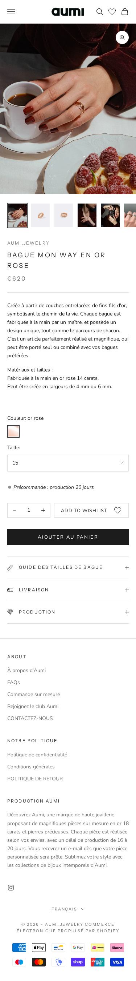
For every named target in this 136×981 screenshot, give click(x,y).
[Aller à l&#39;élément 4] (87, 215)
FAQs (13, 682)
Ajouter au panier (68, 537)
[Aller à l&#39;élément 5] (110, 215)
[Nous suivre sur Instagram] (11, 887)
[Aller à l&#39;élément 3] (64, 215)
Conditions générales (31, 766)
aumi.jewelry (28, 243)
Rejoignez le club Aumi (32, 706)
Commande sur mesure (33, 694)
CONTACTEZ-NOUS (30, 718)
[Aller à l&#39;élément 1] (17, 215)
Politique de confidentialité (37, 754)
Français (64, 909)
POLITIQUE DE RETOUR (35, 778)
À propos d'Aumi (26, 670)
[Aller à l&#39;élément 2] (40, 215)
